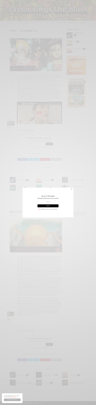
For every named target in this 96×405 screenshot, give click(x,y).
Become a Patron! (54, 198)
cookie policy (13, 397)
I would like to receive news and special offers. (48, 209)
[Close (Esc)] (71, 189)
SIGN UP (48, 205)
